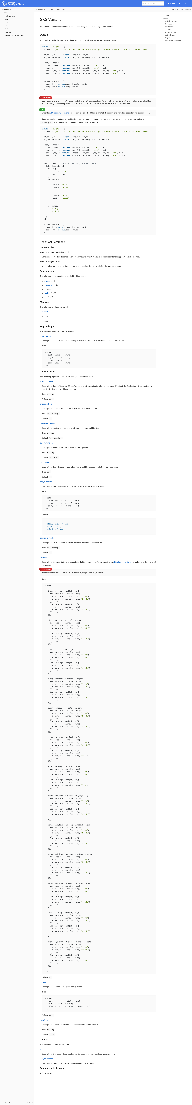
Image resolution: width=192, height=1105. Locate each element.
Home (5, 13)
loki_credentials (46, 1059)
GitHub (172, 3)
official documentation (122, 562)
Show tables (47, 1073)
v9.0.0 (174, 9)
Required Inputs (170, 32)
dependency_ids (47, 538)
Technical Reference (170, 21)
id (41, 1049)
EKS (6, 22)
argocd (47, 281)
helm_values (45, 462)
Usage (165, 18)
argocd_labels (46, 404)
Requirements (169, 27)
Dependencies (169, 24)
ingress (43, 982)
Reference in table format (173, 41)
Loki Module (6, 10)
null (45, 289)
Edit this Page (186, 9)
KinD (6, 26)
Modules (168, 29)
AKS (6, 19)
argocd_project (46, 381)
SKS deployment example (60, 113)
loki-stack (44, 312)
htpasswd (48, 285)
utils (46, 297)
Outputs (167, 38)
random (47, 293)
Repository (7, 32)
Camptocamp (184, 3)
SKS (6, 29)
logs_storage (45, 336)
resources (44, 557)
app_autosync (46, 482)
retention (44, 1020)
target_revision (46, 443)
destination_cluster (48, 423)
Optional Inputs (170, 35)
